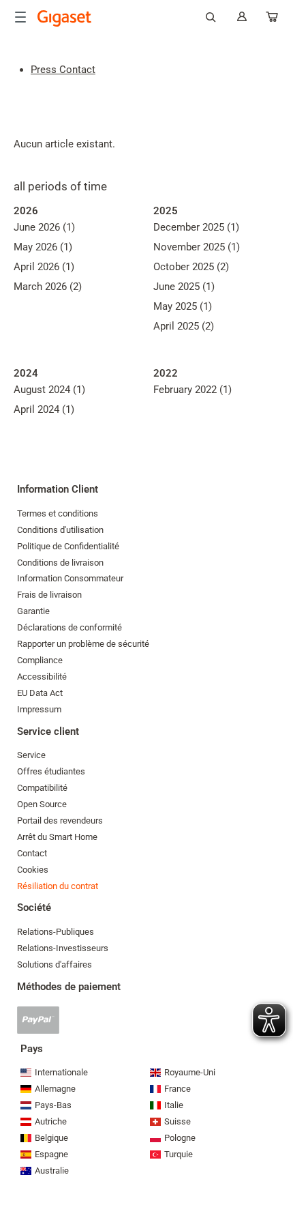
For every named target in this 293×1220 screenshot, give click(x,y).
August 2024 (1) (49, 389)
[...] (272, 19)
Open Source (42, 804)
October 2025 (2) (191, 267)
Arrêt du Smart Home (57, 837)
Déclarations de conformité (69, 627)
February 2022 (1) (192, 389)
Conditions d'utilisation (60, 530)
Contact (32, 853)
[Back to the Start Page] (64, 18)
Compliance (40, 660)
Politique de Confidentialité (68, 546)
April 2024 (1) (44, 409)
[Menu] (20, 17)
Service (31, 755)
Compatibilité (42, 788)
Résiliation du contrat (57, 886)
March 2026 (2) (48, 286)
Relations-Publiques (55, 932)
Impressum (39, 709)
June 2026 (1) (44, 227)
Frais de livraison (49, 595)
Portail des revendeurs (60, 820)
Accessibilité (42, 676)
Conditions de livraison (60, 562)
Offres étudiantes (51, 771)
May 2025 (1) (182, 306)
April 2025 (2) (183, 326)
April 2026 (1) (44, 267)
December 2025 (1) (196, 227)
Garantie (33, 611)
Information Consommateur (70, 578)
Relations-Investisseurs (62, 948)
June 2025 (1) (184, 286)
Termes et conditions (57, 513)
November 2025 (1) (196, 247)
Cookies (32, 870)
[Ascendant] (276, 1169)
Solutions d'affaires (54, 964)
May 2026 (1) (43, 247)
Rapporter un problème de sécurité (83, 644)
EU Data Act (40, 693)
